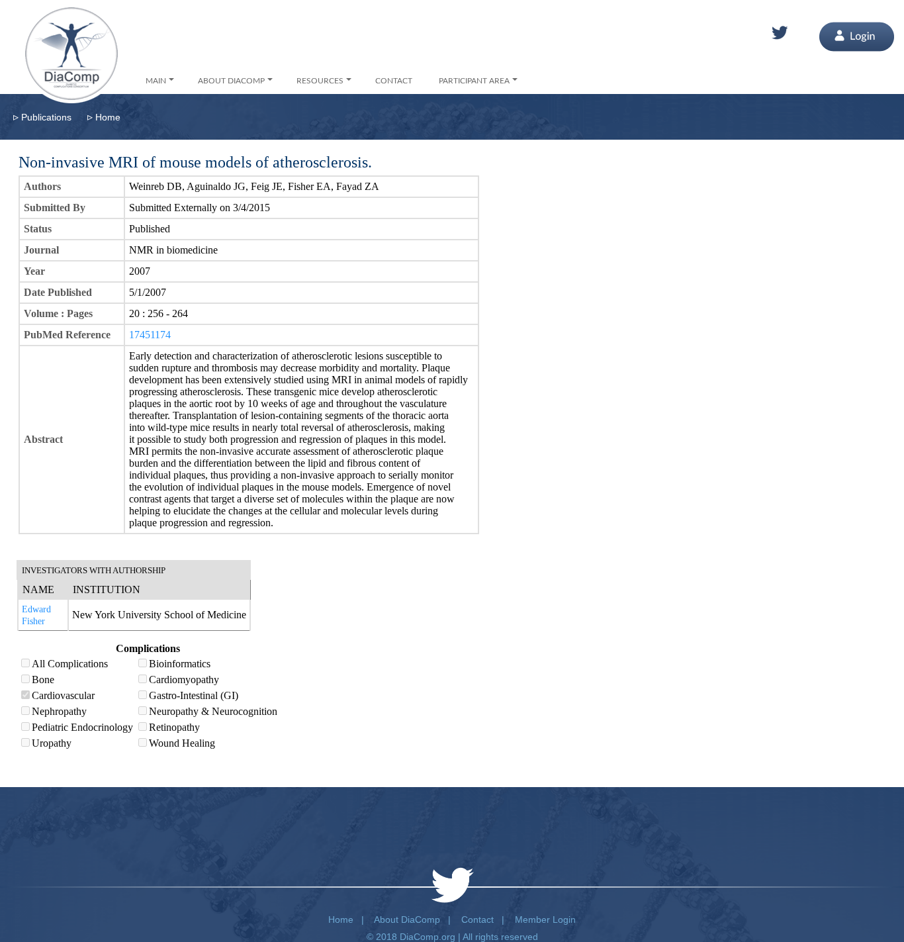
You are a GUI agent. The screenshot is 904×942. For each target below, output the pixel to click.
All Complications (70, 663)
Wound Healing (182, 743)
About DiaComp (407, 919)
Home (107, 117)
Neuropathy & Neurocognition (213, 711)
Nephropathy (59, 711)
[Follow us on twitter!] (780, 33)
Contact (477, 919)
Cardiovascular (63, 695)
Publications (46, 117)
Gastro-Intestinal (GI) (193, 695)
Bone (43, 679)
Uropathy (51, 743)
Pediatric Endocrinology (82, 727)
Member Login (545, 919)
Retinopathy (174, 727)
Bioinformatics (179, 663)
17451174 (150, 334)
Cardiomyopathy (184, 679)
